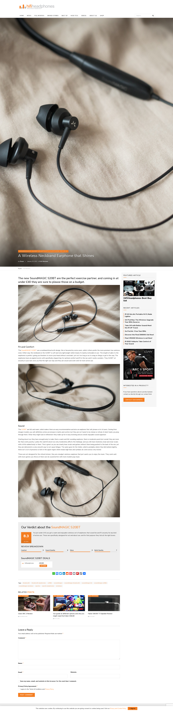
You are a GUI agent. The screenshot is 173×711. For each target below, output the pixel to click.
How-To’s (74, 16)
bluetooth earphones (39, 583)
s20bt (50, 583)
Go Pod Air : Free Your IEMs (135, 331)
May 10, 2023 (91, 616)
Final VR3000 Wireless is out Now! (138, 338)
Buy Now (43, 566)
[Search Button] (153, 15)
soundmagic (58, 583)
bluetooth (26, 583)
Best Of (64, 16)
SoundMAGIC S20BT (29, 350)
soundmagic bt (87, 583)
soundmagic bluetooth (72, 583)
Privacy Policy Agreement (28, 686)
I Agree (132, 708)
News (29, 16)
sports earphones (48, 586)
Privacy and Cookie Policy (118, 708)
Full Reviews (39, 16)
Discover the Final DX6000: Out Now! (139, 335)
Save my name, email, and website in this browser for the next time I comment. (48, 681)
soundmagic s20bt (100, 583)
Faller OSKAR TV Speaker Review (100, 614)
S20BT (24, 429)
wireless (59, 586)
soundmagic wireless (26, 586)
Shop (102, 16)
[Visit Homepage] (37, 6)
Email (20, 672)
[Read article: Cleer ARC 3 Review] (34, 603)
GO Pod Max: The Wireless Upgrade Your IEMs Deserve (139, 321)
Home (22, 16)
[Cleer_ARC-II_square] (138, 364)
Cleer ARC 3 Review (25, 614)
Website (73, 672)
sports (38, 586)
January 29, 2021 (32, 261)
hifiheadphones (29, 563)
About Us (93, 16)
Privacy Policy (49, 689)
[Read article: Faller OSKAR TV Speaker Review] (104, 603)
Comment (22, 638)
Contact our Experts (133, 400)
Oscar (22, 261)
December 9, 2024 (23, 616)
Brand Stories (52, 16)
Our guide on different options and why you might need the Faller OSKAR (68, 615)
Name (21, 663)
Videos (83, 16)
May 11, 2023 (56, 618)
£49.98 (41, 563)
